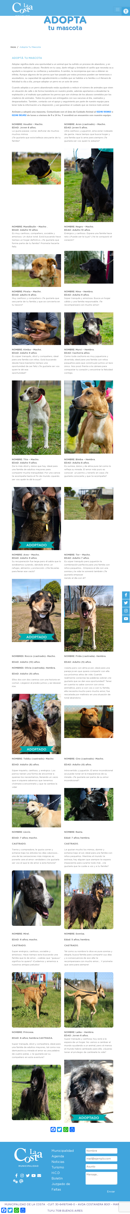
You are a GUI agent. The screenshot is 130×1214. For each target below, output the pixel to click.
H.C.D (56, 1173)
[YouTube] (33, 1176)
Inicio (13, 47)
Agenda (58, 1156)
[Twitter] (28, 1176)
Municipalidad (63, 1150)
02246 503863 (104, 111)
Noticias (58, 1162)
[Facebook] (16, 1176)
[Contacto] (39, 1176)
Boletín (57, 1178)
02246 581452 (19, 115)
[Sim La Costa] (15, 1181)
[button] (126, 11)
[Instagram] (22, 1176)
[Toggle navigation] (117, 9)
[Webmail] (21, 1181)
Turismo (58, 1167)
